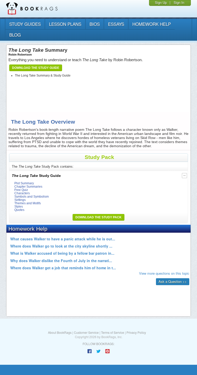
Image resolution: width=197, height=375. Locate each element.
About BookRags (60, 332)
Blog (15, 34)
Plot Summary (24, 183)
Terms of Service (112, 332)
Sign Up (161, 2)
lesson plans (65, 24)
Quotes (19, 209)
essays (116, 24)
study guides (25, 24)
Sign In (179, 2)
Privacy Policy (136, 332)
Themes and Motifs (27, 203)
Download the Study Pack (98, 217)
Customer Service (86, 332)
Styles (18, 206)
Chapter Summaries (28, 186)
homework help (151, 24)
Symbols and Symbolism (31, 196)
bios (95, 24)
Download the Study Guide (35, 68)
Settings (20, 199)
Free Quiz (21, 189)
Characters (22, 193)
